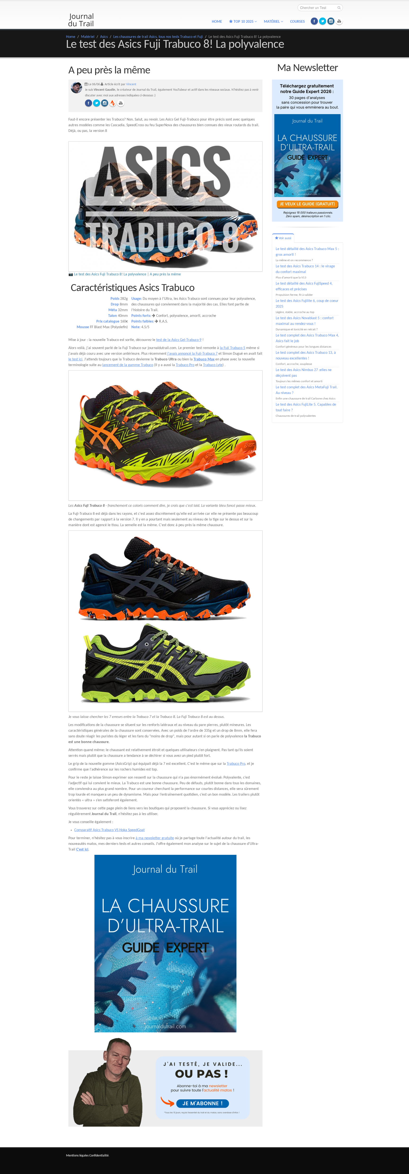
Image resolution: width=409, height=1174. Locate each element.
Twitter (322, 21)
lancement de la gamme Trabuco (127, 365)
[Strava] (112, 103)
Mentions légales (77, 1155)
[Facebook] (88, 103)
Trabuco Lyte (212, 365)
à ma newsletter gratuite (155, 838)
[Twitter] (96, 103)
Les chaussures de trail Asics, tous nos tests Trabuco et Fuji (158, 37)
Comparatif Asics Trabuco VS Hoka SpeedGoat (109, 830)
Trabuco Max (204, 359)
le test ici (75, 359)
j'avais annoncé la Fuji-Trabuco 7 (192, 354)
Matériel (87, 37)
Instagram (330, 21)
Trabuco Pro (185, 365)
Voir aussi (284, 238)
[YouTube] (120, 103)
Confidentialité (99, 1155)
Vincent (131, 84)
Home (217, 22)
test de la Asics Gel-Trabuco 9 (178, 340)
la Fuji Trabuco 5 (232, 348)
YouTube (339, 21)
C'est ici (82, 849)
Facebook (314, 21)
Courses (297, 22)
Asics (104, 37)
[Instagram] (104, 103)
